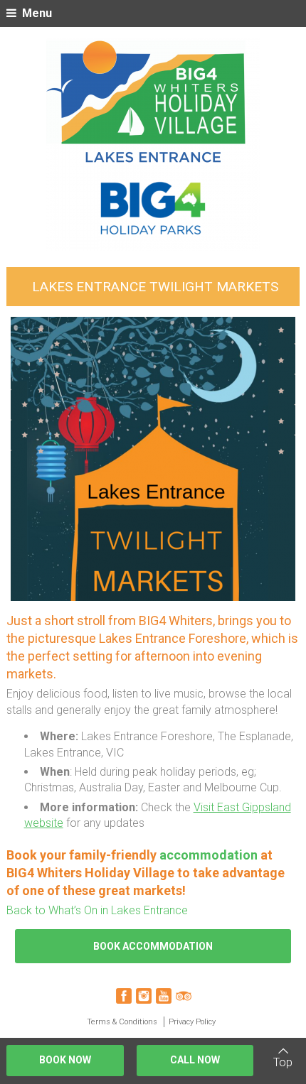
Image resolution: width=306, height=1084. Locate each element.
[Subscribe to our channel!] (164, 996)
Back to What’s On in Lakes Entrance (97, 910)
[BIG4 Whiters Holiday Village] (153, 144)
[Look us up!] (183, 996)
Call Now (195, 1060)
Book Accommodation (153, 946)
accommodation (209, 854)
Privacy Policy (192, 1021)
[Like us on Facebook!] (124, 996)
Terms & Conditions (122, 1021)
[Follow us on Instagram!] (144, 996)
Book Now (65, 1060)
